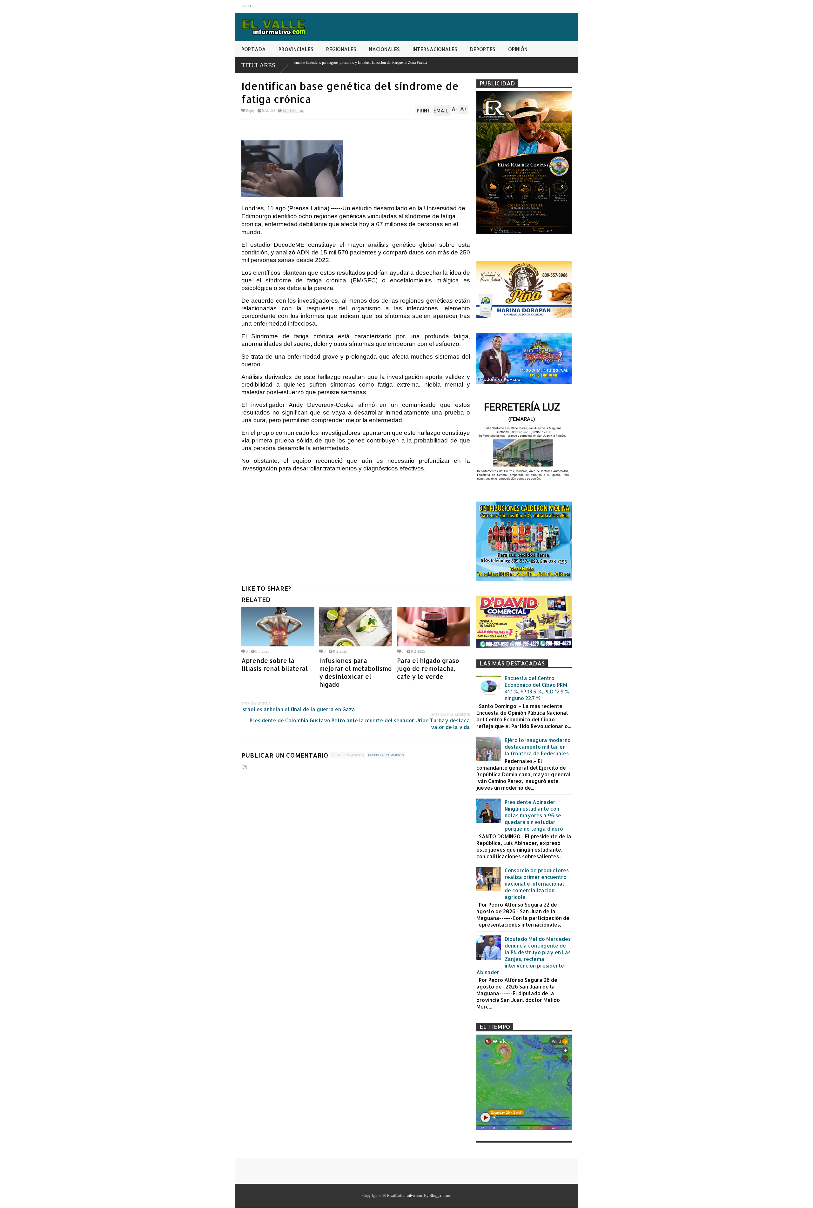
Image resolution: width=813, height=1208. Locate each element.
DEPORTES (482, 49)
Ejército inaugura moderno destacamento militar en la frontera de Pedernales (538, 747)
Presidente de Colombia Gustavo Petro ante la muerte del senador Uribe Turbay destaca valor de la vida (360, 723)
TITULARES (258, 65)
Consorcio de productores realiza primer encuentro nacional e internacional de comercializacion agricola (537, 883)
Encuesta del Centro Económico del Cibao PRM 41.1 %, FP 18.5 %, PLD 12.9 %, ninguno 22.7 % (537, 688)
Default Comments (347, 755)
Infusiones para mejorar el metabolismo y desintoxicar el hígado (355, 672)
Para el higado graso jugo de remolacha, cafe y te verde (428, 668)
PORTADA (253, 49)
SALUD (268, 110)
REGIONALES (341, 49)
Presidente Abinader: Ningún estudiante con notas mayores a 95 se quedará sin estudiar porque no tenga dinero (534, 815)
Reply (250, 110)
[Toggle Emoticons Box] (244, 767)
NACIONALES (384, 49)
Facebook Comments (386, 755)
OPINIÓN (517, 49)
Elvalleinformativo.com (404, 1195)
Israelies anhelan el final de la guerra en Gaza (298, 709)
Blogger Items (440, 1195)
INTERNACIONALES (435, 49)
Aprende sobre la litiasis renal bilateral (274, 664)
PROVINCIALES (296, 49)
